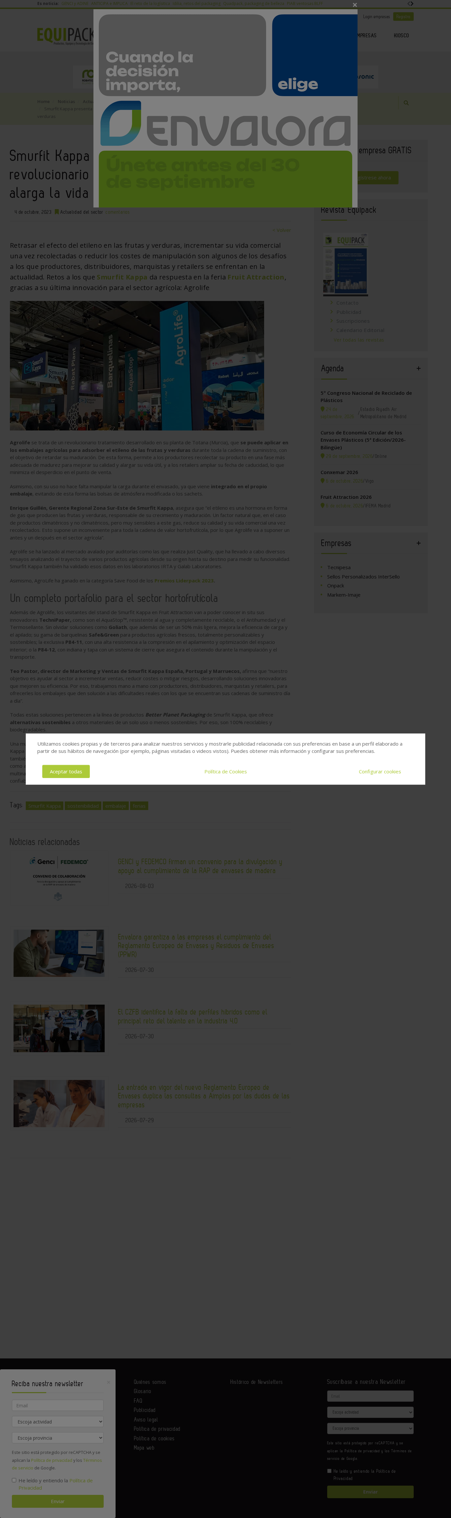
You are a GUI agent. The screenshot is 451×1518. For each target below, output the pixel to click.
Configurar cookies (380, 771)
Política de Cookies (225, 771)
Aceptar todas (66, 771)
